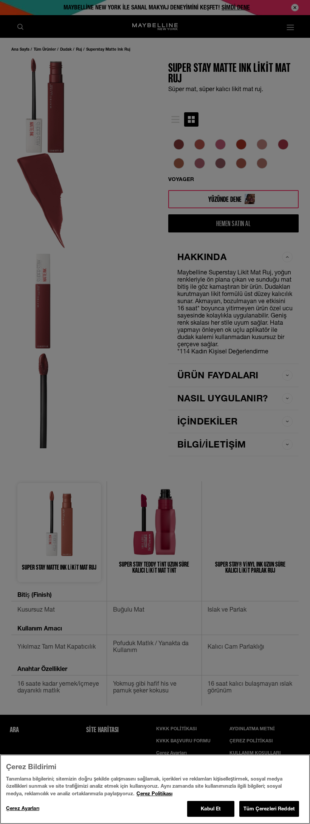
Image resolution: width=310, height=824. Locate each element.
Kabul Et (211, 808)
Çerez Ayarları (22, 808)
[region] (155, 789)
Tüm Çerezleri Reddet (269, 808)
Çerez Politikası (154, 793)
